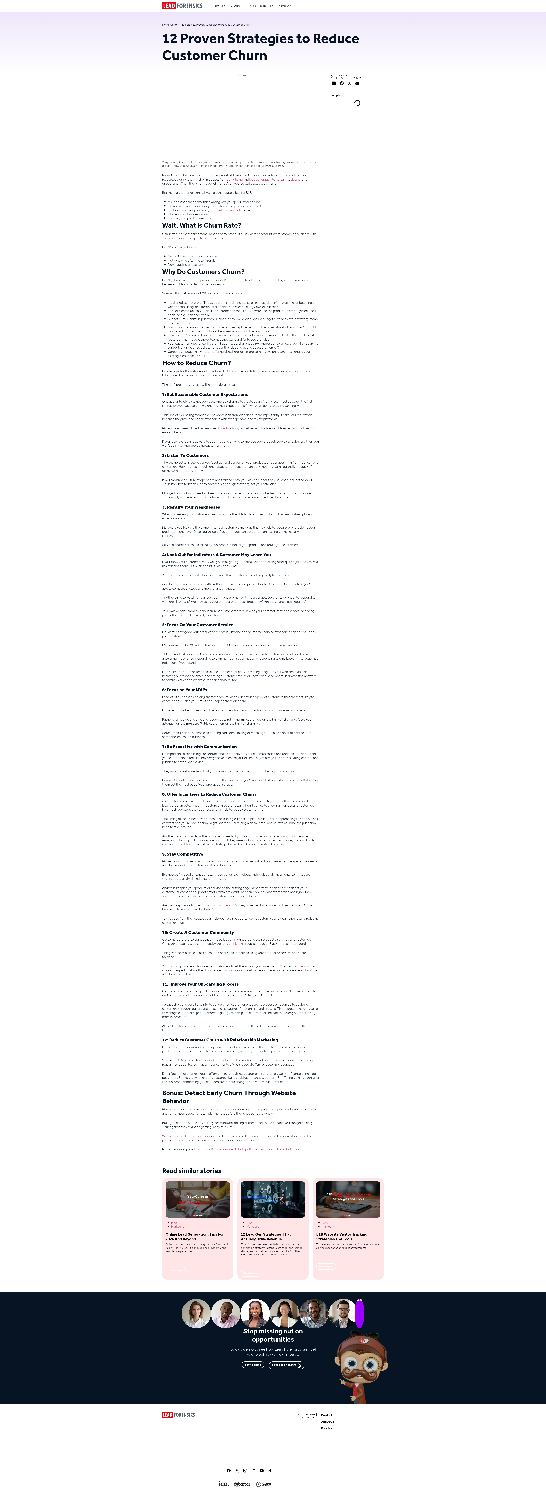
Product (326, 1415)
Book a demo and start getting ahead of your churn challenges (255, 1149)
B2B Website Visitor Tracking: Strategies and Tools (342, 1237)
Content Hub (178, 25)
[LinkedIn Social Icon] (254, 1471)
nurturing (282, 179)
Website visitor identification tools (186, 1136)
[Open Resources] (273, 6)
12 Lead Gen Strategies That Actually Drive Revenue (266, 1237)
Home (166, 25)
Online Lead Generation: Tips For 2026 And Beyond (195, 1237)
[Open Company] (291, 6)
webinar (304, 966)
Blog (189, 25)
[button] (334, 83)
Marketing (177, 1227)
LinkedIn (237, 944)
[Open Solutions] (243, 6)
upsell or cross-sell (227, 210)
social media (222, 905)
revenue (297, 371)
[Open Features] (225, 6)
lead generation (260, 179)
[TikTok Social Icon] (270, 1471)
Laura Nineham (340, 75)
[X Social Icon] (237, 1471)
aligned (222, 428)
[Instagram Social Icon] (245, 1471)
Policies (326, 1428)
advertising (235, 179)
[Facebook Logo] (229, 1471)
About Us (327, 1422)
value (219, 441)
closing (295, 179)
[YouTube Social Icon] (262, 1471)
